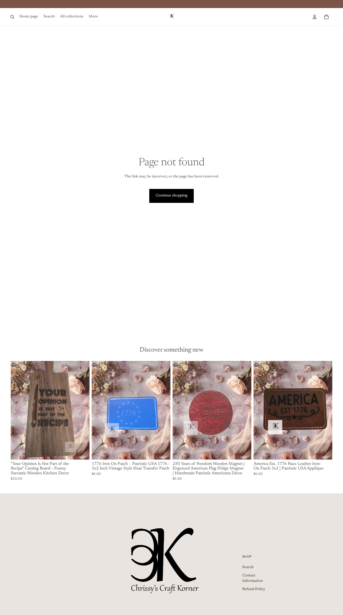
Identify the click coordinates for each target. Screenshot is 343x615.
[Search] (12, 17)
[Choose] (324, 451)
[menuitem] (93, 17)
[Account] (314, 17)
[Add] (81, 451)
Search (247, 567)
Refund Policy (253, 589)
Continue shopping (171, 195)
